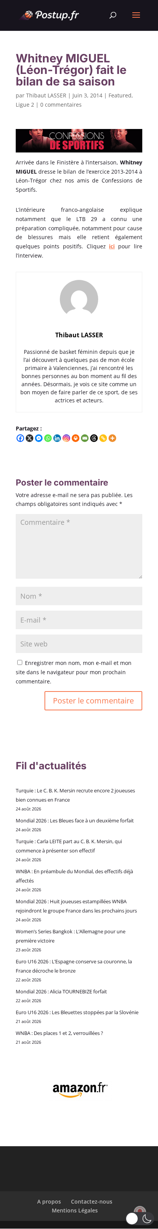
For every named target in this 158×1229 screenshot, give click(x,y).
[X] (29, 438)
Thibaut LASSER (46, 95)
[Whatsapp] (48, 438)
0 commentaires (61, 104)
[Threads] (94, 438)
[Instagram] (66, 438)
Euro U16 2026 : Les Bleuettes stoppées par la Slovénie (77, 1012)
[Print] (75, 438)
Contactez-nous (91, 1201)
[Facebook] (20, 438)
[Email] (85, 438)
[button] (139, 1218)
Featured (120, 95)
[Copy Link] (103, 438)
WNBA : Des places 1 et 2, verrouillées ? (59, 1033)
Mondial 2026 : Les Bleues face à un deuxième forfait (75, 820)
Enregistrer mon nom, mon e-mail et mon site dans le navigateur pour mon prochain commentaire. (74, 672)
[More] (112, 438)
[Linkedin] (57, 438)
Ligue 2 (25, 104)
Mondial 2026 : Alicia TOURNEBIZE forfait (61, 991)
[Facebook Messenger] (39, 438)
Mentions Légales (75, 1210)
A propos (49, 1201)
